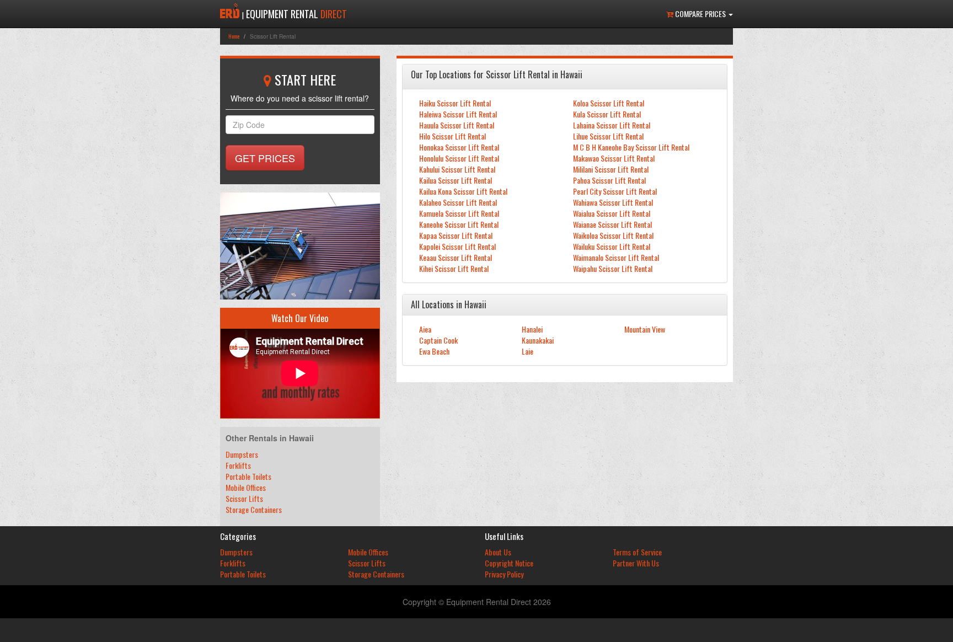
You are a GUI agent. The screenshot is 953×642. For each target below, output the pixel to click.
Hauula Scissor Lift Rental (456, 125)
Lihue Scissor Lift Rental (608, 136)
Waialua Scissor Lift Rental (611, 213)
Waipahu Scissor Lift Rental (612, 268)
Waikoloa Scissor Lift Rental (613, 235)
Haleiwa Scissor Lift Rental (458, 114)
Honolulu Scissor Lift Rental (459, 158)
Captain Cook (438, 340)
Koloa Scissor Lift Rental (608, 103)
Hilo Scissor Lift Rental (452, 136)
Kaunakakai (538, 340)
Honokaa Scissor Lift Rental (459, 147)
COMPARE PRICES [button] (700, 13)
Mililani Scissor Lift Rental (611, 169)
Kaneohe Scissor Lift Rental (459, 224)
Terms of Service (637, 552)
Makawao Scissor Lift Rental (614, 158)
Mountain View (644, 329)
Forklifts (238, 465)
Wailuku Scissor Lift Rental (611, 246)
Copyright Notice (509, 563)
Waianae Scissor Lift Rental (612, 224)
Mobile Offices (246, 487)
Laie (527, 351)
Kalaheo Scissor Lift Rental (458, 202)
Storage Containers (254, 509)
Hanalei (532, 329)
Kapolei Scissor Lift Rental (457, 246)
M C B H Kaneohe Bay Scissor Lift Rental (631, 147)
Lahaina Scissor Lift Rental (611, 125)
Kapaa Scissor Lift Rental (455, 235)
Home (233, 36)
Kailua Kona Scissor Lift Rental (463, 191)
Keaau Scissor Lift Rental (455, 257)
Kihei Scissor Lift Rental (454, 268)
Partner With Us (636, 563)
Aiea (425, 329)
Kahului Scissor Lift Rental (457, 169)
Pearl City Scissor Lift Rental (615, 191)
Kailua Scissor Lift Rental (455, 180)
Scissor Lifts (244, 498)
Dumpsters (242, 454)
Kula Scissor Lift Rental (607, 114)
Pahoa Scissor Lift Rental (609, 180)
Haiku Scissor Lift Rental (455, 103)
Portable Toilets (248, 476)
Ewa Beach (434, 351)
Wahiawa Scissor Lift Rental (613, 202)
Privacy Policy (504, 574)
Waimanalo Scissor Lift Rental (616, 257)
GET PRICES (265, 158)
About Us (498, 552)
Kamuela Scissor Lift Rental (459, 213)
